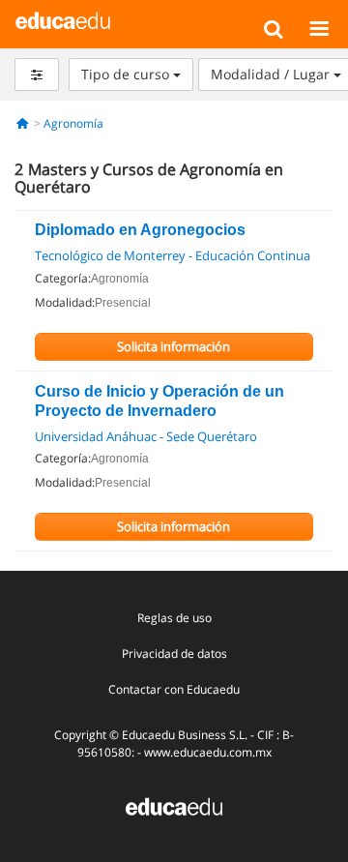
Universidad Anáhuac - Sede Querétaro (146, 436)
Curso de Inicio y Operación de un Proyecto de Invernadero (159, 401)
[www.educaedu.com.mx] (174, 804)
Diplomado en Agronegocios (140, 230)
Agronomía (73, 123)
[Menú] (319, 28)
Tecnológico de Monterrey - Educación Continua (172, 255)
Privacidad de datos (174, 653)
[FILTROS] (36, 74)
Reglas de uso (174, 617)
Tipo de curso (127, 74)
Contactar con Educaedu (174, 689)
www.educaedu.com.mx (208, 752)
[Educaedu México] (63, 19)
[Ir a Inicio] (22, 123)
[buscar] (273, 28)
